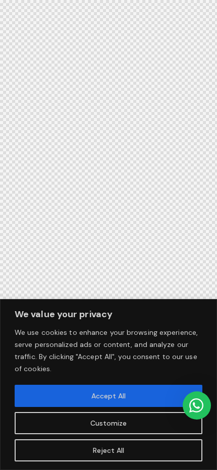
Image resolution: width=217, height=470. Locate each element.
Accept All (108, 395)
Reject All (108, 450)
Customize (108, 423)
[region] (108, 384)
